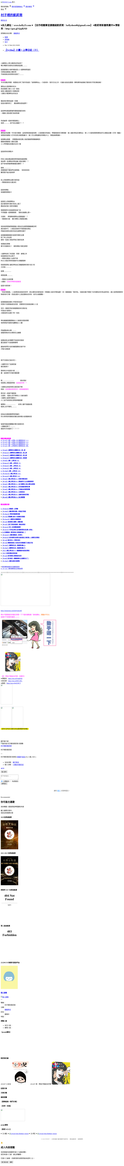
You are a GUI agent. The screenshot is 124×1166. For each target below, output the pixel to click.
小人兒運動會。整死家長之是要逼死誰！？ (14, 532)
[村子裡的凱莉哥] (6, 704)
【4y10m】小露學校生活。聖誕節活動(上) (13, 545)
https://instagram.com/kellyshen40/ (11, 611)
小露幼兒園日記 (18, 764)
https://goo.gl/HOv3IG (15, 681)
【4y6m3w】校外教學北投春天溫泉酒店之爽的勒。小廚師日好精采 (20, 537)
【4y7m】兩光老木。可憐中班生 (11, 540)
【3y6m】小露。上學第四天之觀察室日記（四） (15, 446)
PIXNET (47, 1139)
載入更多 (4, 772)
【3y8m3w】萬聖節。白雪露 (9, 508)
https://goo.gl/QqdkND (15, 678)
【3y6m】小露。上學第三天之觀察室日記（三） (15, 444)
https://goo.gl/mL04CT (14, 683)
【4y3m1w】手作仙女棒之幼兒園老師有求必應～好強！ (17, 529)
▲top (2, 768)
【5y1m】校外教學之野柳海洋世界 (12, 556)
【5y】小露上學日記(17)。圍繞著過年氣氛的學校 (15, 550)
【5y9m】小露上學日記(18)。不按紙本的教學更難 (16, 489)
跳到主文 (4, 20)
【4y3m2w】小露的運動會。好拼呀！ (12, 535)
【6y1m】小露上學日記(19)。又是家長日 (13, 492)
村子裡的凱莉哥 (11, 15)
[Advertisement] (32, 434)
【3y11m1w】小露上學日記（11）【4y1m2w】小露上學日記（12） (11, 476)
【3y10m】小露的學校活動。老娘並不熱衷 (14, 511)
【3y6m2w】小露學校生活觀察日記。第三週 (14, 455)
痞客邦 (19, 757)
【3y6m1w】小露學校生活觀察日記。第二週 (14, 452)
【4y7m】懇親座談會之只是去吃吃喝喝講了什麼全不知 (17, 542)
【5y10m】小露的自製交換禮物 (11, 561)
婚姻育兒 (17, 33)
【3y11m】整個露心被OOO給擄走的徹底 (13, 516)
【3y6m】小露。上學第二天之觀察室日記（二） (15, 442)
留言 (23, 757)
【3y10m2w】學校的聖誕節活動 (11, 514)
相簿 (6, 37)
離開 (11, 1162)
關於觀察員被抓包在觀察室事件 (11, 566)
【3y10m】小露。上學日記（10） (11, 471)
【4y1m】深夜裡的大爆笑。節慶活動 (12, 522)
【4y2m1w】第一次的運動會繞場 (11, 527)
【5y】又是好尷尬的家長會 (9, 553)
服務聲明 (80, 1139)
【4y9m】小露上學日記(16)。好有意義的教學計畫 (16, 486)
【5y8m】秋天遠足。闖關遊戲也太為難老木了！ (15, 558)
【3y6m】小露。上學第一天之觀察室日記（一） (15, 440)
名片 (6, 42)
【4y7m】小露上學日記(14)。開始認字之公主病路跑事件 (18, 481)
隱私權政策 (73, 1139)
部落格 (7, 39)
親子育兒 (16, 762)
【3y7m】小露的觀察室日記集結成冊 (12, 568)
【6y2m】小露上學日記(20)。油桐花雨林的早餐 (15, 494)
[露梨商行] (17, 726)
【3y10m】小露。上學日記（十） (22, 50)
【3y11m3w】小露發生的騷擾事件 (11, 519)
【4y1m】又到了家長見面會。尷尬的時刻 (13, 524)
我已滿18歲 (5, 1162)
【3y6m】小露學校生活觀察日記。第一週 (13, 450)
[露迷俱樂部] (6, 726)
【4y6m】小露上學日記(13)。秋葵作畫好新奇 (14, 479)
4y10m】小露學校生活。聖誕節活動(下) (14, 548)
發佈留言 (4, 783)
